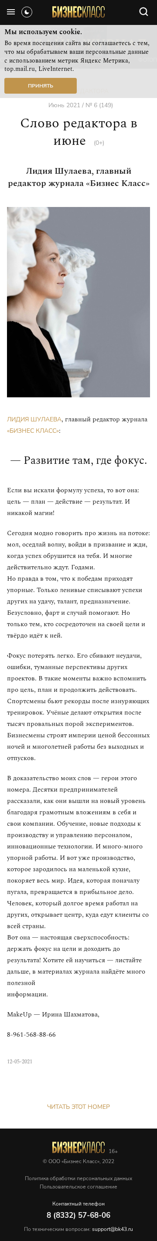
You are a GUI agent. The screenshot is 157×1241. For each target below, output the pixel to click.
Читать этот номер (78, 1107)
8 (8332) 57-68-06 (78, 1215)
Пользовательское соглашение (78, 1186)
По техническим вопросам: (78, 1229)
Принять (40, 85)
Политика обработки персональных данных (78, 1178)
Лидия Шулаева (34, 419)
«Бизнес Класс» (33, 431)
